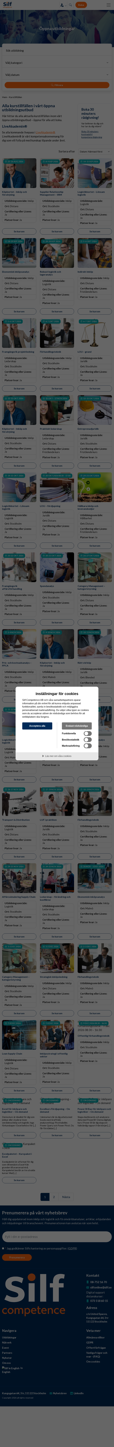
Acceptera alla (37, 725)
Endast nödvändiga (77, 725)
